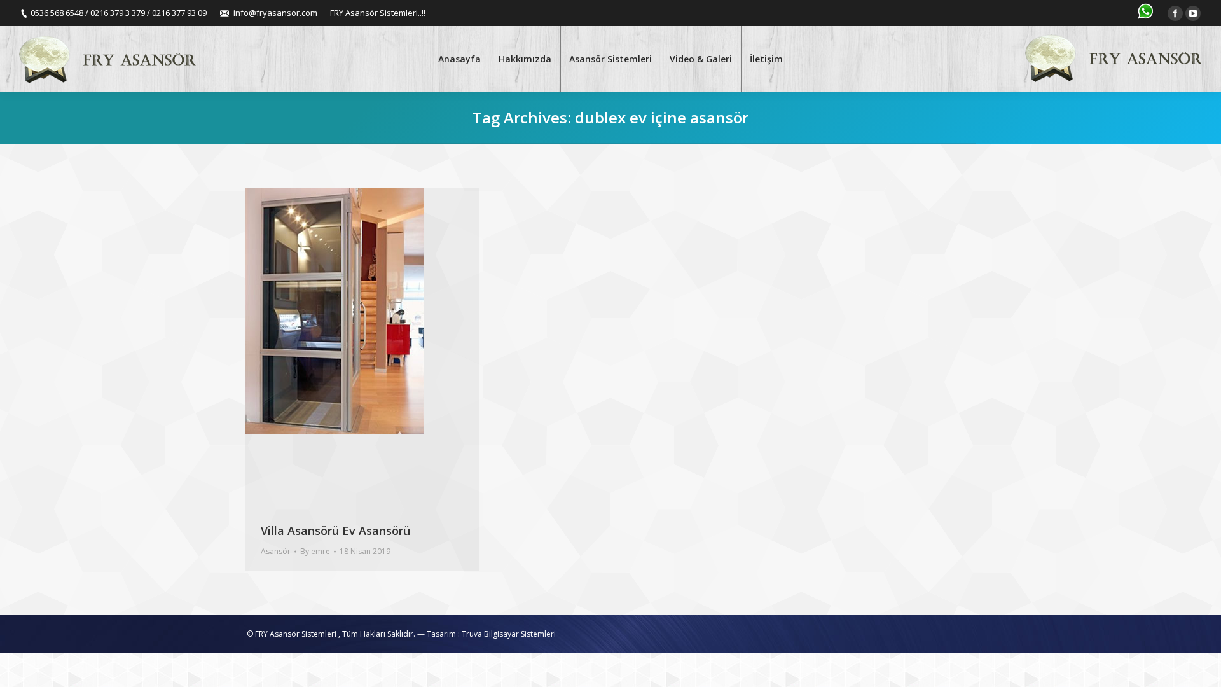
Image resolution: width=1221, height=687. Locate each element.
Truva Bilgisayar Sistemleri (509, 633)
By (315, 551)
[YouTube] (1193, 13)
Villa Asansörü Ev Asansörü (335, 530)
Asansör (276, 551)
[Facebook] (1175, 13)
